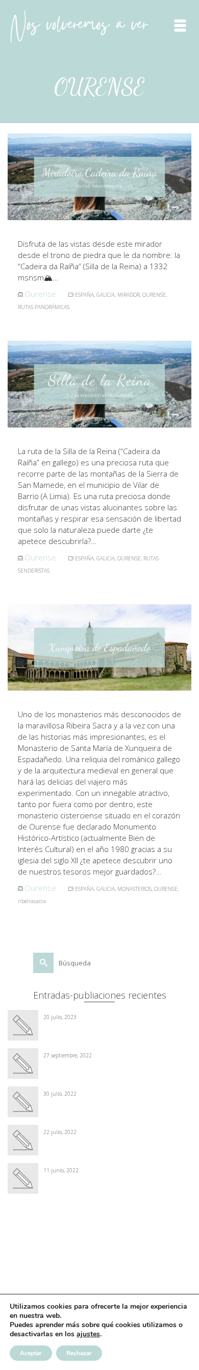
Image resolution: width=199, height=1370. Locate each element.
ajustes (88, 1334)
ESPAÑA (84, 294)
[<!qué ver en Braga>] (99, 1165)
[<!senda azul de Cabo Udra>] (99, 1127)
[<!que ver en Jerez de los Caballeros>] (99, 1012)
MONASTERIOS (134, 888)
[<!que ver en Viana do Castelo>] (99, 1050)
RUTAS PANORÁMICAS (43, 307)
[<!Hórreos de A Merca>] (99, 1088)
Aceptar (31, 1353)
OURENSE (154, 294)
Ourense (40, 294)
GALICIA (105, 294)
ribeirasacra (32, 901)
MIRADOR (128, 294)
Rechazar (79, 1353)
